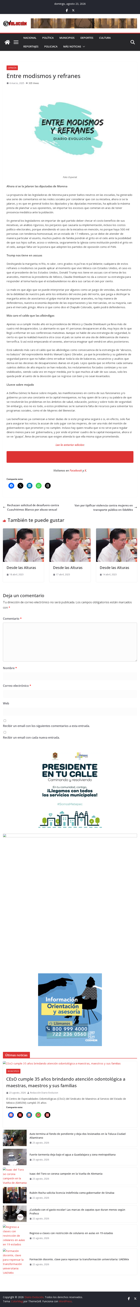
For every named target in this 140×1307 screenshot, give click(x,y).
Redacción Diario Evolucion (44, 1092)
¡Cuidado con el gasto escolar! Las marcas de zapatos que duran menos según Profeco (77, 1211)
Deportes (86, 37)
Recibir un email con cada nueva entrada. (31, 738)
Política (48, 37)
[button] (83, 46)
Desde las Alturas (21, 567)
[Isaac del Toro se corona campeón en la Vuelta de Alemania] (15, 1176)
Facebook (76, 470)
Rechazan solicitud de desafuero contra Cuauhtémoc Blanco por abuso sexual (33, 507)
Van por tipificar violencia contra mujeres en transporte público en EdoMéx (104, 507)
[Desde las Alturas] (23, 530)
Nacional (29, 37)
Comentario (12, 619)
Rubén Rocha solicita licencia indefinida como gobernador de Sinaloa (72, 1192)
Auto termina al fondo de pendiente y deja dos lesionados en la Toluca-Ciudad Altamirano (78, 1135)
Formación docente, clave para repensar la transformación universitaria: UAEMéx (79, 1259)
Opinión (12, 68)
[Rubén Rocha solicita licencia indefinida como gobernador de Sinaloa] (15, 1195)
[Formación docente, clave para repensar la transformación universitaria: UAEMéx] (15, 1262)
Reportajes (30, 46)
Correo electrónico (17, 686)
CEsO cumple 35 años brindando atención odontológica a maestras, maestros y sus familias (65, 1082)
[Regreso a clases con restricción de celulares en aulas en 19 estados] (15, 1235)
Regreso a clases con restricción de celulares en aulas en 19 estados (72, 1233)
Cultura (105, 37)
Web (6, 703)
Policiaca (50, 46)
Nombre (10, 668)
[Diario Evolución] (7, 42)
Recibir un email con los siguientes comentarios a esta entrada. (46, 726)
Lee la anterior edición (70, 445)
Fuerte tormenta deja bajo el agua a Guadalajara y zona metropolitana (73, 1154)
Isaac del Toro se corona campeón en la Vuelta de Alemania (66, 1173)
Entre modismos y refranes (75, 457)
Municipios (67, 37)
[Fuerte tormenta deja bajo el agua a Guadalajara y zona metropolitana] (15, 1157)
